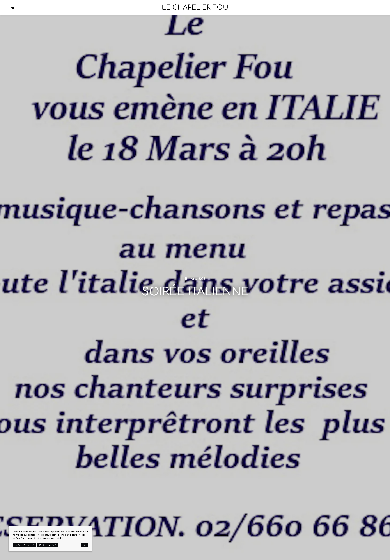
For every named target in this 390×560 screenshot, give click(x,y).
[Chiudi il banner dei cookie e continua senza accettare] (84, 545)
